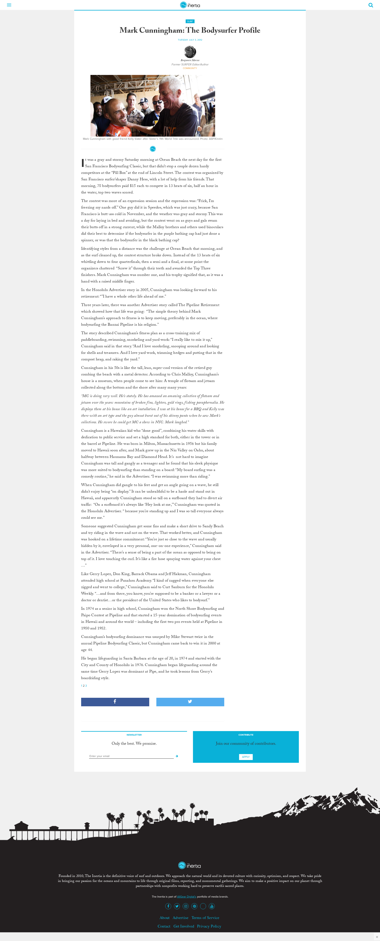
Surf (190, 21)
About (165, 917)
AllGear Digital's (186, 896)
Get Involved (184, 926)
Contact (164, 926)
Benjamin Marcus (190, 60)
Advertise (180, 917)
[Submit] (177, 756)
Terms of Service (205, 917)
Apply (246, 757)
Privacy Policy (209, 926)
